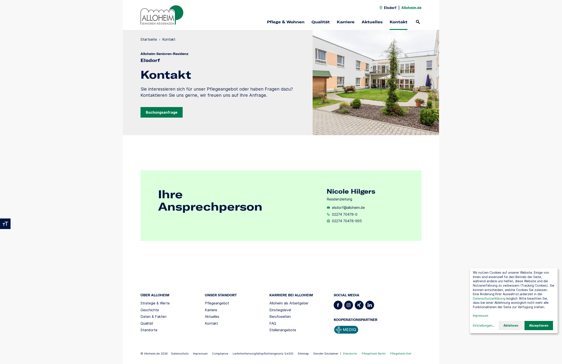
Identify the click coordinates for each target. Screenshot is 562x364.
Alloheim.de (411, 7)
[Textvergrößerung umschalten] (5, 223)
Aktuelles (372, 21)
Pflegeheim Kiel (400, 353)
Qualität (321, 21)
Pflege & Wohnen (285, 21)
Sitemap (303, 353)
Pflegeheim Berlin (374, 353)
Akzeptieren (538, 325)
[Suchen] (418, 22)
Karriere (346, 21)
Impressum (200, 353)
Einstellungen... (484, 325)
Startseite (148, 39)
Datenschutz (180, 353)
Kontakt (398, 21)
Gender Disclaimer (326, 353)
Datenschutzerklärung (489, 298)
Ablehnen (510, 325)
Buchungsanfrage (161, 112)
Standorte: (350, 353)
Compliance (220, 353)
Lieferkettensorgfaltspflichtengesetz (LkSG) (263, 353)
